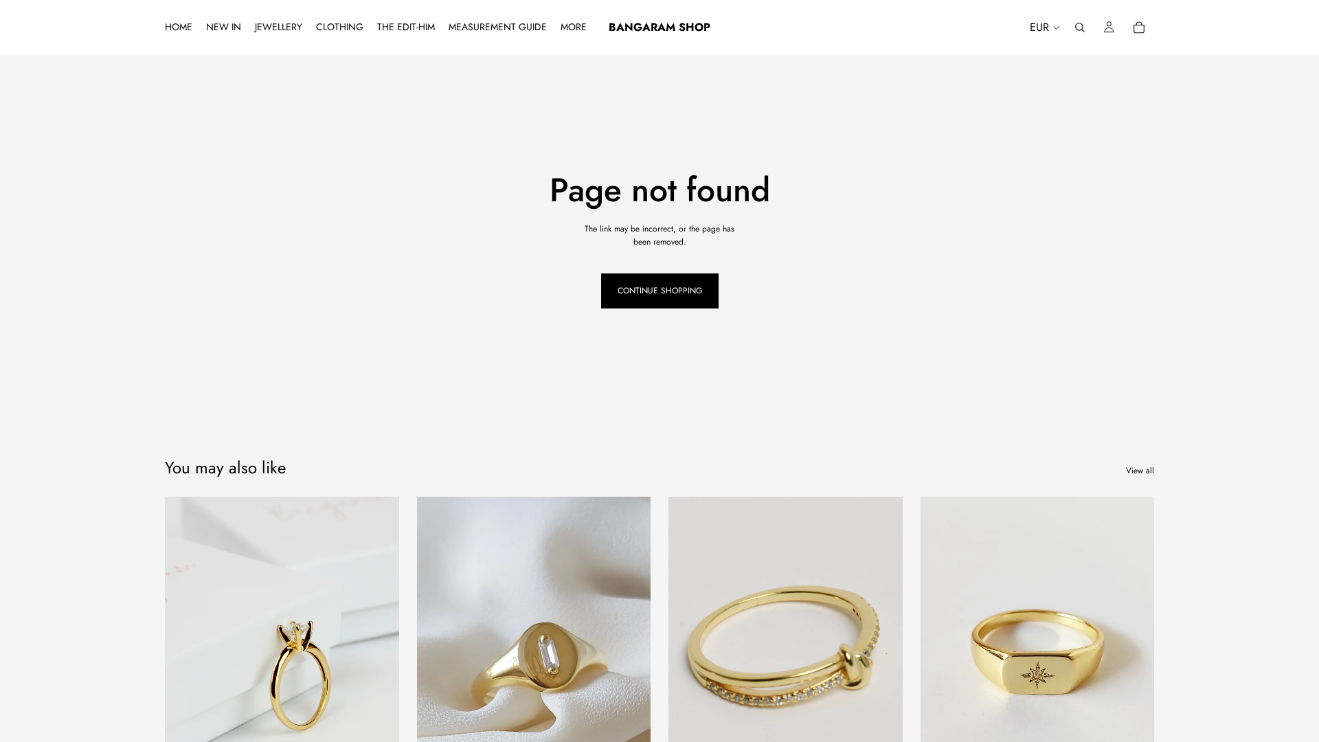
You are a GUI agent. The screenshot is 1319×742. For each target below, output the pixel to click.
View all (1140, 470)
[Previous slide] (185, 643)
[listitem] (574, 27)
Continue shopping (660, 290)
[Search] (1080, 27)
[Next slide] (378, 643)
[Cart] (1139, 27)
